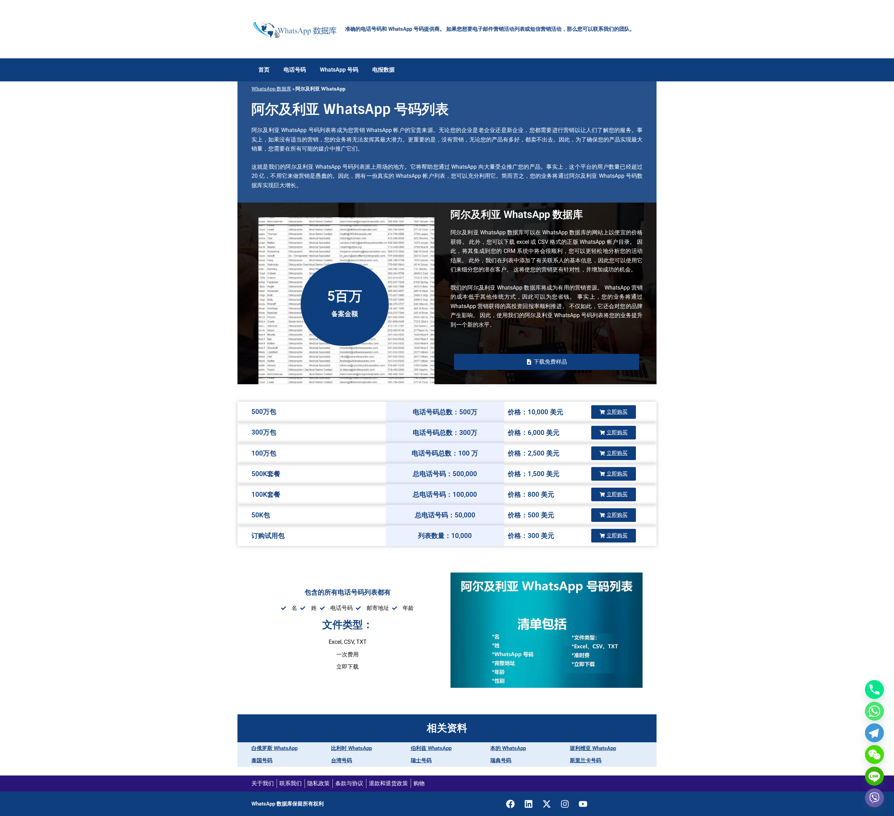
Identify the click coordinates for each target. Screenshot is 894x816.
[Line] (874, 776)
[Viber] (874, 797)
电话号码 (295, 69)
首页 (264, 69)
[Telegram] (874, 732)
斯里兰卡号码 (585, 760)
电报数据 (383, 69)
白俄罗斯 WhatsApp (274, 748)
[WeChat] (874, 754)
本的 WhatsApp (508, 748)
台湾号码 (341, 760)
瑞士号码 (421, 760)
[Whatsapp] (874, 711)
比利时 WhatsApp (351, 748)
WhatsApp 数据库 (271, 89)
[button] (546, 362)
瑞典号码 (500, 760)
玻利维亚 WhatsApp (593, 748)
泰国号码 (261, 760)
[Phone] (874, 689)
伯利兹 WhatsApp (431, 748)
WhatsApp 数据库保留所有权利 (287, 804)
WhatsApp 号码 (339, 69)
